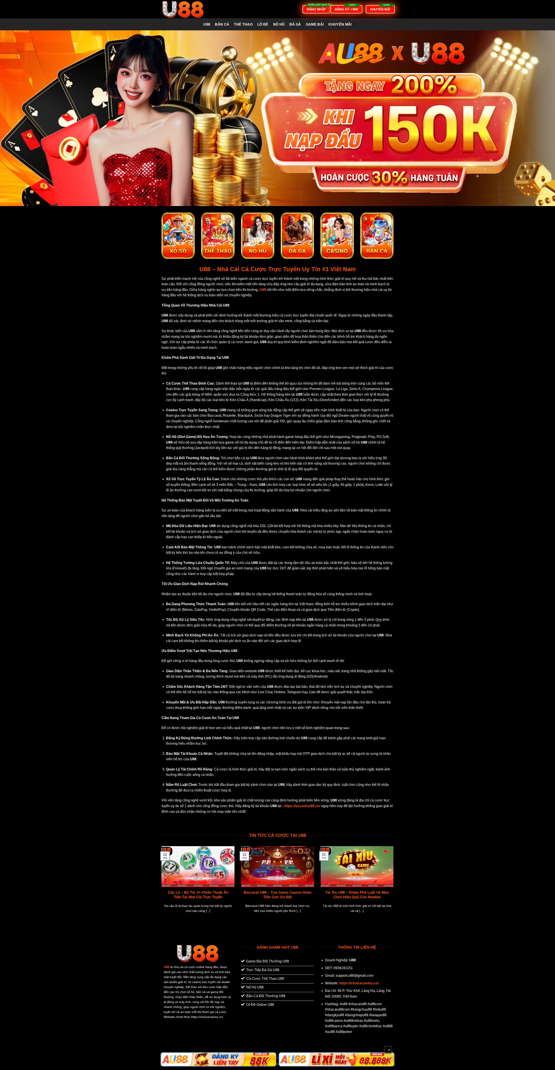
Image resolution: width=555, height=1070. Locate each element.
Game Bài (315, 24)
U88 (206, 24)
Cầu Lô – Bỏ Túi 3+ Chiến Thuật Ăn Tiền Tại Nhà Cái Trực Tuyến (198, 894)
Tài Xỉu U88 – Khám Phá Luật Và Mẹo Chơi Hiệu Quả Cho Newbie (357, 894)
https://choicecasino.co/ (359, 983)
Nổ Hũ (279, 24)
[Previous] (160, 885)
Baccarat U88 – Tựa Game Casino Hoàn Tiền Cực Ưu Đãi (277, 894)
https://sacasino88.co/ (302, 806)
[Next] (394, 885)
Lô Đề (262, 24)
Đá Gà (295, 24)
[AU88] (218, 1059)
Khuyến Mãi (339, 24)
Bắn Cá (222, 24)
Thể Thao (243, 24)
